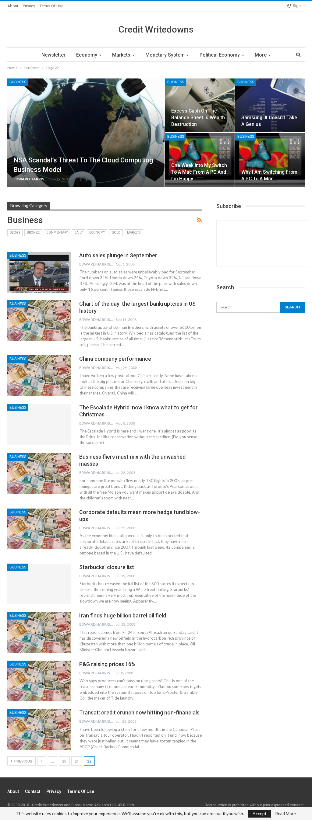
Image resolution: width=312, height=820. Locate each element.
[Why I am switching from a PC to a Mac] (270, 160)
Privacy (29, 6)
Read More (285, 813)
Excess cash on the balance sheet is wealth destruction (198, 117)
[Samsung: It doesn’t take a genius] (270, 105)
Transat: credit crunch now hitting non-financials (139, 712)
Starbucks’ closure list (106, 567)
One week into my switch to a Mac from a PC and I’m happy (199, 172)
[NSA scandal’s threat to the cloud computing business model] (86, 132)
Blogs (15, 232)
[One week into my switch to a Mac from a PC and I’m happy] (200, 160)
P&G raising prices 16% (107, 664)
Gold (116, 232)
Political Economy (220, 55)
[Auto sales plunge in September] (39, 272)
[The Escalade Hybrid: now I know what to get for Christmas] (39, 424)
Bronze (33, 232)
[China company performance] (39, 375)
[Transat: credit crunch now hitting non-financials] (39, 729)
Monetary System (165, 55)
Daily (78, 232)
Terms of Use (51, 6)
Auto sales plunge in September (118, 255)
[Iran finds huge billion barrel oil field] (39, 632)
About (12, 6)
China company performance (115, 359)
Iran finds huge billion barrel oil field (122, 615)
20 (64, 761)
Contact (32, 791)
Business (17, 82)
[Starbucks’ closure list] (39, 584)
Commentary (57, 232)
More (261, 55)
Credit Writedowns (156, 29)
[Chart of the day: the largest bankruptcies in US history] (39, 320)
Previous (22, 761)
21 (77, 761)
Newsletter (53, 55)
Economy (86, 55)
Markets (121, 55)
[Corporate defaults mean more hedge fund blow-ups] (39, 529)
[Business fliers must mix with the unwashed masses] (39, 473)
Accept (260, 813)
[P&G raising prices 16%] (39, 681)
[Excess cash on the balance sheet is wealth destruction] (200, 105)
